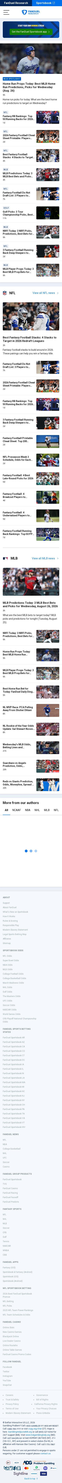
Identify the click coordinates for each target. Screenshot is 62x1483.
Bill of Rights (42, 1399)
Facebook (7, 1367)
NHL (37, 810)
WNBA (6, 1250)
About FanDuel (10, 907)
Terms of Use (12, 1408)
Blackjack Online (11, 1336)
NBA (27, 810)
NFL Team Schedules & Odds (16, 1315)
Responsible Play (11, 925)
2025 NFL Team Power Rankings (18, 1310)
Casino (6, 1167)
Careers (9, 1395)
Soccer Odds (9, 1005)
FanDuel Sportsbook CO (14, 1051)
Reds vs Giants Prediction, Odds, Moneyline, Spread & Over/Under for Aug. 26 (18, 784)
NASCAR (7, 1246)
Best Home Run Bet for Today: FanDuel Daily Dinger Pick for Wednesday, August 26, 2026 (19, 693)
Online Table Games (12, 1350)
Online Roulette (10, 1345)
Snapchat (7, 1385)
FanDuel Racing (10, 1193)
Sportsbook (43, 3)
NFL (56, 810)
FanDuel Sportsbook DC (14, 1060)
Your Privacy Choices (46, 1408)
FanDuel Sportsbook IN (13, 1073)
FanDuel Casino (10, 1188)
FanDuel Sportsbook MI (13, 1087)
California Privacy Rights (46, 1404)
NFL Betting (8, 1301)
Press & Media (43, 1413)
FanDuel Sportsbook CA (14, 1046)
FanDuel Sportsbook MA (14, 1082)
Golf (5, 1237)
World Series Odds (11, 1014)
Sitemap (7, 943)
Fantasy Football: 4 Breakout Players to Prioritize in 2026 (14, 497)
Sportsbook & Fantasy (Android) (17, 1272)
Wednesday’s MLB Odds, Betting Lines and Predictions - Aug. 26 (17, 747)
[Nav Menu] (6, 12)
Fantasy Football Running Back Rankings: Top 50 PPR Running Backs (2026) (18, 534)
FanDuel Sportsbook (12, 1179)
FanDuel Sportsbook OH (14, 1105)
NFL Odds (7, 956)
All (6, 810)
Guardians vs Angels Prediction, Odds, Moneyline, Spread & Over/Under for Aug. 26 (16, 768)
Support (6, 903)
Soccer (6, 1162)
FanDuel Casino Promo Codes (17, 1354)
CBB (5, 1255)
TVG (5, 1184)
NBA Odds (8, 965)
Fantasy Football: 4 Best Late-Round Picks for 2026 (18, 477)
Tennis (6, 1241)
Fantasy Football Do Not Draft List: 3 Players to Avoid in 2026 (16, 195)
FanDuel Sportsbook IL (13, 1069)
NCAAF (16, 810)
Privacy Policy (12, 1404)
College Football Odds (13, 974)
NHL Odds (7, 987)
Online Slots (8, 1327)
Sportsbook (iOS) (10, 1276)
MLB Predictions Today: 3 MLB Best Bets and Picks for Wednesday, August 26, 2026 (18, 178)
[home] (31, 12)
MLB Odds (8, 969)
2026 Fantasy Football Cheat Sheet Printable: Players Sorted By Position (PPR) (19, 138)
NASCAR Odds (10, 1010)
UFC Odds (7, 1001)
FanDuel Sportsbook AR (14, 1037)
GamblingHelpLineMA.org (20, 1432)
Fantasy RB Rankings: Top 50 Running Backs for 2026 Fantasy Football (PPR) (18, 119)
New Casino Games (12, 1332)
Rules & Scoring (10, 921)
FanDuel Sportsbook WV (14, 1127)
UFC (5, 1158)
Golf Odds (7, 992)
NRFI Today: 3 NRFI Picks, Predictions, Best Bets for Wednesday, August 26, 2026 (17, 235)
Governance (42, 1395)
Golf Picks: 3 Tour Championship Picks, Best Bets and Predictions (18, 214)
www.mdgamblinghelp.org (38, 1435)
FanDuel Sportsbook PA (13, 1109)
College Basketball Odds (14, 978)
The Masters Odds (11, 996)
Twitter (6, 1371)
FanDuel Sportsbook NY (14, 1100)
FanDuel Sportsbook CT (14, 1055)
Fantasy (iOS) (9, 1267)
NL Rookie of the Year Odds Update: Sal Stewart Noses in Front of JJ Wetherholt (18, 728)
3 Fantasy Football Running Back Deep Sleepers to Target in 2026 (18, 253)
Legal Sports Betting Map (14, 934)
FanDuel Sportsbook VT (14, 1122)
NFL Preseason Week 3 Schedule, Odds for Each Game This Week (17, 460)
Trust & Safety (12, 1399)
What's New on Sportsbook (15, 912)
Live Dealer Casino (11, 1341)
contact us (45, 1453)
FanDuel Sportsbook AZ (14, 1042)
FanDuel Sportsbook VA (14, 1118)
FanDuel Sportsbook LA (13, 1078)
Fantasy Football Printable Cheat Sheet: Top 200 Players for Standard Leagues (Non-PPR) (18, 443)
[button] (31, 32)
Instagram (8, 1376)
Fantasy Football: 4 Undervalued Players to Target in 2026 (16, 515)
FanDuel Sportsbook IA (13, 1064)
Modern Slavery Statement (15, 930)
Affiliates (7, 939)
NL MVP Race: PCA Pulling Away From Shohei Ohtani (18, 709)
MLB (47, 810)
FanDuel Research (16, 3)
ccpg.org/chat (35, 1429)
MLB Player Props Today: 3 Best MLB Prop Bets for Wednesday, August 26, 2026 (18, 273)
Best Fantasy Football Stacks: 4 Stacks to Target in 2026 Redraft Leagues (18, 157)
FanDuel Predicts (11, 1202)
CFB (5, 1232)
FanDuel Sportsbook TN (14, 1114)
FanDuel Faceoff (10, 1197)
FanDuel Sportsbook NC (14, 1091)
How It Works (9, 916)
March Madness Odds (13, 983)
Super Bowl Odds (11, 960)
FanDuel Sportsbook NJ (14, 1096)
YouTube (7, 1380)
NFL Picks (7, 1306)
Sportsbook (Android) (13, 1281)
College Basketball (11, 1149)
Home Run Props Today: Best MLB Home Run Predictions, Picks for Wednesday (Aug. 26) (29, 87)
